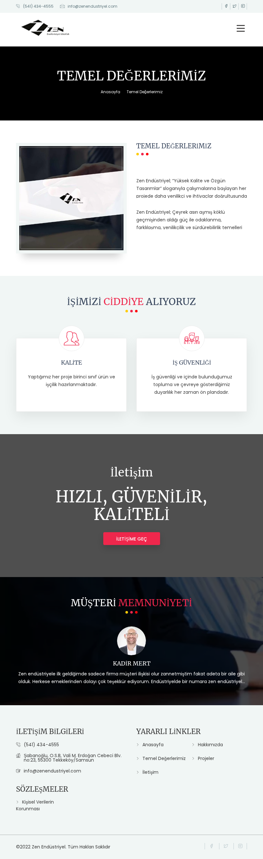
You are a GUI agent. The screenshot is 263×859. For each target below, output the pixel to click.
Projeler (206, 758)
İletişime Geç (131, 539)
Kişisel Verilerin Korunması (35, 805)
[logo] (45, 27)
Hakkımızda (210, 744)
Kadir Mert (131, 663)
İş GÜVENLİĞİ (192, 362)
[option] (131, 659)
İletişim (150, 772)
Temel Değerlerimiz (145, 92)
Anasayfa (110, 92)
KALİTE (71, 362)
